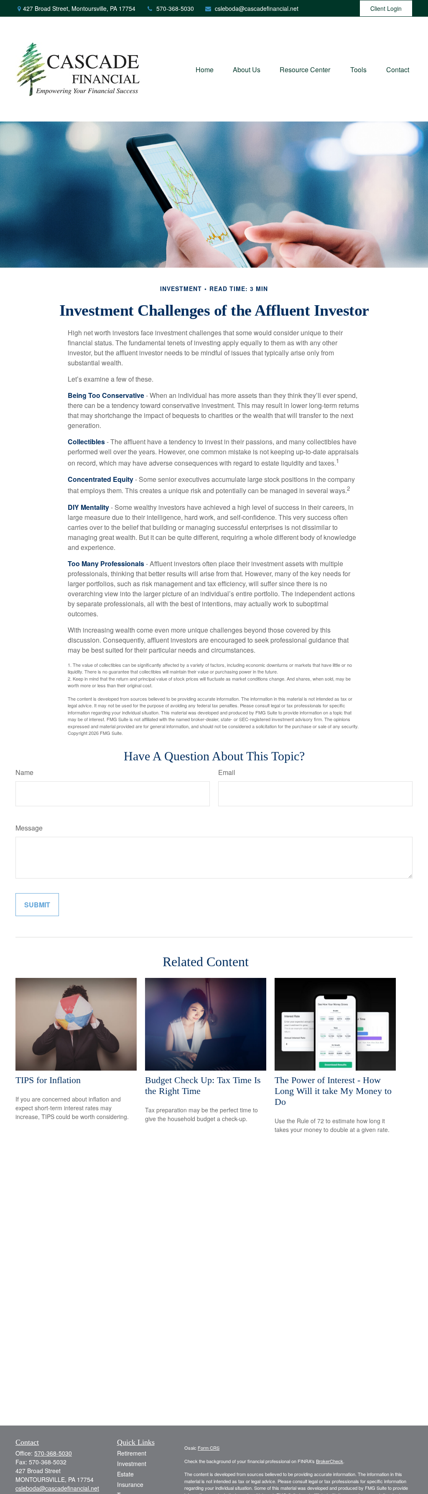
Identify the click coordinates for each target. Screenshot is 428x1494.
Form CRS (208, 1447)
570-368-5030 (175, 8)
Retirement (131, 1453)
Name (24, 772)
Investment (131, 1463)
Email (226, 772)
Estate (125, 1474)
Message (29, 828)
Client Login (386, 8)
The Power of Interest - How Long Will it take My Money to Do (333, 1091)
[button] (204, 69)
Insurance (130, 1484)
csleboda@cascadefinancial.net (256, 8)
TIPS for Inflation (48, 1080)
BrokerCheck (329, 1461)
